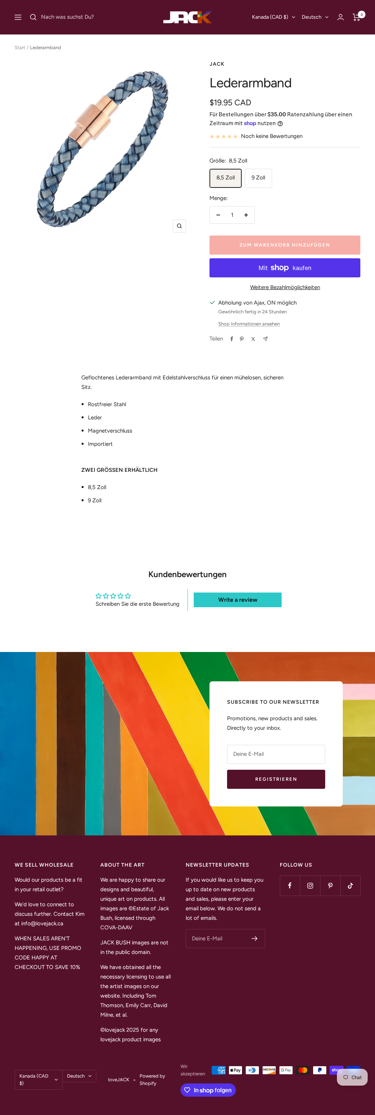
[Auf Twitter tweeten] (253, 339)
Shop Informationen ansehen (249, 324)
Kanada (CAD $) (270, 17)
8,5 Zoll (225, 177)
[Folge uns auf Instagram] (310, 885)
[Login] (340, 17)
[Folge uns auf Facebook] (290, 885)
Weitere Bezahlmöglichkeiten (285, 287)
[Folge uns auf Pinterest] (330, 885)
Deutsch (312, 17)
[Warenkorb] (356, 17)
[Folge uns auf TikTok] (350, 885)
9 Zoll (258, 177)
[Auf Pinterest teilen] (242, 339)
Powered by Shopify (152, 1079)
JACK (216, 64)
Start (20, 47)
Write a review (237, 599)
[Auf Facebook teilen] (231, 339)
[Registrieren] (255, 938)
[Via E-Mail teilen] (265, 338)
